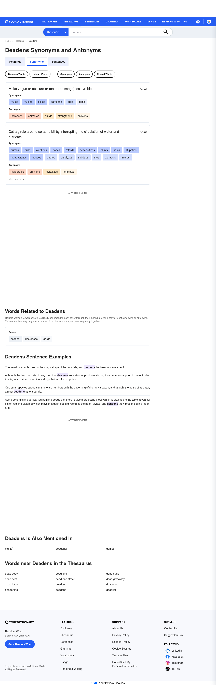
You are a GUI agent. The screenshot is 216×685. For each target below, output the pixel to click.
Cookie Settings (121, 648)
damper (110, 548)
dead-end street (65, 579)
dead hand (112, 573)
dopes (56, 150)
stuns (117, 150)
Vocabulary (67, 655)
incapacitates (19, 157)
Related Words (104, 74)
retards (70, 150)
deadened (112, 584)
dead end (61, 573)
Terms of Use (120, 655)
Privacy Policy (120, 635)
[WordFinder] (209, 21)
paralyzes (66, 157)
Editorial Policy (121, 642)
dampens (56, 102)
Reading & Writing (71, 669)
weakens (41, 150)
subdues (83, 157)
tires (96, 157)
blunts (104, 150)
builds (48, 116)
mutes (14, 102)
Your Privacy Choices (112, 683)
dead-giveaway (115, 579)
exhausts (110, 157)
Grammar (66, 648)
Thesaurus (53, 32)
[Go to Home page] (19, 21)
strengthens (65, 116)
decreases (31, 339)
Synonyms (37, 61)
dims (82, 102)
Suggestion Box (173, 635)
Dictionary (66, 628)
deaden (60, 584)
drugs (46, 339)
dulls (70, 102)
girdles (51, 157)
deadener (61, 548)
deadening (11, 590)
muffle (9, 548)
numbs (15, 150)
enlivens (83, 116)
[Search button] (167, 32)
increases (16, 116)
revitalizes (52, 171)
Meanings (15, 61)
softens (15, 339)
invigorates (17, 171)
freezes (36, 157)
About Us (117, 628)
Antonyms (84, 74)
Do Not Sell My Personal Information (124, 664)
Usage (64, 662)
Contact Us (171, 628)
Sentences (58, 61)
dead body (11, 573)
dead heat (11, 579)
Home (8, 40)
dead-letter (11, 584)
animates (33, 116)
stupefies (131, 150)
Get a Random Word (20, 644)
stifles (41, 102)
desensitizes (87, 150)
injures (126, 157)
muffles (28, 102)
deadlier (111, 590)
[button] (198, 21)
